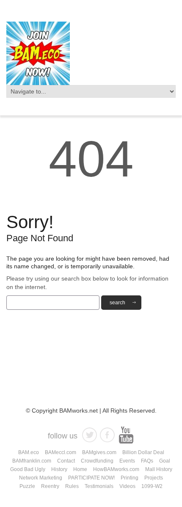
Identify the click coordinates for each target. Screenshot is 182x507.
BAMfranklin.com (31, 461)
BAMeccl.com (60, 452)
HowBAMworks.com (116, 469)
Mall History (158, 469)
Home (80, 469)
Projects (153, 478)
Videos (127, 486)
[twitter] (89, 434)
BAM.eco (28, 452)
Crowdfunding (97, 461)
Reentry (50, 486)
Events (127, 461)
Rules (72, 486)
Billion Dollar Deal (143, 452)
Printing (129, 478)
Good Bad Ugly (27, 469)
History (59, 469)
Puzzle (27, 486)
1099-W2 (152, 486)
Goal (164, 461)
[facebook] (107, 434)
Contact (66, 461)
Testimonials (99, 486)
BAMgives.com (99, 452)
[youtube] (126, 434)
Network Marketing (40, 478)
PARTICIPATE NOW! (91, 478)
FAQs (147, 461)
